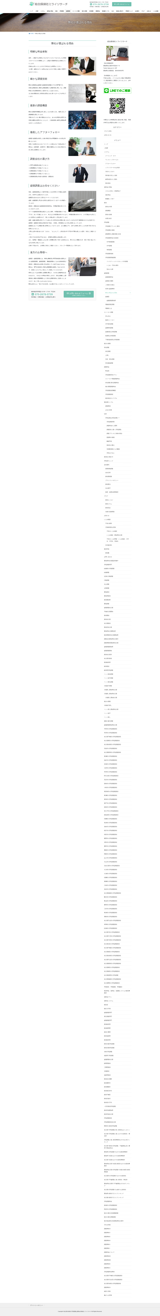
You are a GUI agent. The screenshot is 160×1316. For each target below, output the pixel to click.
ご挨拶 (106, 148)
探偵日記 (108, 507)
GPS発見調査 (109, 324)
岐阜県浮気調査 (108, 670)
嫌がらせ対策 (108, 1295)
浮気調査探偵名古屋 (110, 1122)
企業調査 (106, 588)
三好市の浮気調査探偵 (110, 908)
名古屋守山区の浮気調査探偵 (112, 920)
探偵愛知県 (107, 600)
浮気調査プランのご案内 (112, 226)
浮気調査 (106, 222)
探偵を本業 (108, 206)
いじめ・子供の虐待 (112, 265)
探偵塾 (107, 553)
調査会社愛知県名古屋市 (111, 639)
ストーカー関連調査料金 (112, 378)
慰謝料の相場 (110, 437)
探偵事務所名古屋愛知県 (111, 635)
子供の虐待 (108, 523)
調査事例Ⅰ (107, 1248)
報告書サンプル (108, 402)
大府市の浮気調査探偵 (110, 768)
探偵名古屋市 (108, 654)
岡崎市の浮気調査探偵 (110, 854)
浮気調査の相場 (109, 230)
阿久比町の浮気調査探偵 (111, 775)
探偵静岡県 (107, 1028)
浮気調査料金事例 (109, 1271)
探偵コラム (108, 504)
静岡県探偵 (107, 1063)
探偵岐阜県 (107, 662)
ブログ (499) (107, 131)
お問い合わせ (108, 557)
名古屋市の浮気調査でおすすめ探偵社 (115, 1175)
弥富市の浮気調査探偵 (110, 834)
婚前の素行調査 (108, 721)
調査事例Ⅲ (107, 1240)
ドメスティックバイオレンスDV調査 (117, 261)
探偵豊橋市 (107, 1087)
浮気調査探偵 (108, 1118)
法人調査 (106, 584)
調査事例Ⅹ (107, 1268)
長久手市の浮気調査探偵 (111, 811)
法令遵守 (108, 488)
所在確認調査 (109, 363)
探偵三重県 (107, 1032)
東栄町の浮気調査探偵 (110, 912)
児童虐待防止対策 (110, 527)
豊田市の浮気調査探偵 (110, 846)
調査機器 (108, 210)
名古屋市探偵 (108, 658)
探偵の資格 (108, 214)
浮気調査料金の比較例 (111, 238)
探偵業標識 (108, 476)
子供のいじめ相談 (112, 531)
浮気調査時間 (110, 421)
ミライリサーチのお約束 (112, 167)
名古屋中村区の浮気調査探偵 (112, 940)
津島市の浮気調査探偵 (110, 842)
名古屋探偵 (107, 623)
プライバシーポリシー (111, 480)
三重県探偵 (107, 1067)
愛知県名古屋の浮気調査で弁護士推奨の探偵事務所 (117, 1171)
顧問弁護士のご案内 (111, 179)
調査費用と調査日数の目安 (113, 234)
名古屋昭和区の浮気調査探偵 (112, 752)
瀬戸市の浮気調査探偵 (110, 803)
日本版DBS (108, 545)
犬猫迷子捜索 (108, 686)
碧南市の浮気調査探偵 (110, 783)
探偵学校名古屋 (108, 1114)
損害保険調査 (109, 468)
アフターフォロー (110, 163)
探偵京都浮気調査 (109, 1047)
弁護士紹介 (108, 218)
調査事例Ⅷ (107, 1260)
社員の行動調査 (108, 576)
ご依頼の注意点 (109, 285)
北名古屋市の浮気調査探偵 (112, 865)
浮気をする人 (110, 453)
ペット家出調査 (108, 682)
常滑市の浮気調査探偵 (110, 732)
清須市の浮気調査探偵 (110, 889)
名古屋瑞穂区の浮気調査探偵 (112, 893)
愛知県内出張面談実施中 (111, 560)
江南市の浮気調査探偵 (110, 885)
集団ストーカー (109, 320)
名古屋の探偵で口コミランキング (114, 1197)
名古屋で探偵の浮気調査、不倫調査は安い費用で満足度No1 (117, 1147)
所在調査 (106, 347)
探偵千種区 (107, 1094)
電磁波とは (108, 308)
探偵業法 (108, 484)
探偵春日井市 (108, 1090)
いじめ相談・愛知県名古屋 (114, 535)
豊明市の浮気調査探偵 (110, 905)
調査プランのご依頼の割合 (114, 433)
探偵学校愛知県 (108, 1110)
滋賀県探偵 (107, 1075)
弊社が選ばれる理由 (111, 292)
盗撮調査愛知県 (111, 300)
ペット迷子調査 (108, 678)
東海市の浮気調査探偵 (110, 799)
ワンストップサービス (111, 159)
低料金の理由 (108, 187)
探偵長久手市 (108, 1102)
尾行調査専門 (108, 1016)
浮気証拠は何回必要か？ (112, 418)
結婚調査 (106, 572)
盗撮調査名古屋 (108, 1059)
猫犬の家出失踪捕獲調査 (111, 1213)
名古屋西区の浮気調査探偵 (112, 983)
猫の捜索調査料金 (110, 386)
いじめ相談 (107, 519)
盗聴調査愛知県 (108, 646)
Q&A (105, 414)
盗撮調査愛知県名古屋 (110, 725)
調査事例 (108, 406)
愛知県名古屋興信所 (110, 631)
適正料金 (108, 195)
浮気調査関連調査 (110, 257)
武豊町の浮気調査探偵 (110, 818)
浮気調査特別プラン (111, 375)
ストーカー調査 (108, 312)
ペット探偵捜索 (108, 674)
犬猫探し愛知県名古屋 (110, 689)
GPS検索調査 (111, 242)
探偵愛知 (106, 615)
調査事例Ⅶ (107, 1256)
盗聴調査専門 (108, 1012)
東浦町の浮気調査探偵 (110, 756)
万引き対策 (107, 1225)
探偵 (105, 202)
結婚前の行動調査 (109, 568)
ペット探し (107, 717)
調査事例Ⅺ (107, 1287)
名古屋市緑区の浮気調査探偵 (112, 1283)
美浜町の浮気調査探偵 (110, 822)
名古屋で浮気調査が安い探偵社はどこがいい (117, 1130)
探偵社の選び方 (108, 457)
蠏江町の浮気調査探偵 (110, 897)
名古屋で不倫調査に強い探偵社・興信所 (115, 1179)
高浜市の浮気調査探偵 (110, 779)
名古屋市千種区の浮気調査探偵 (113, 1275)
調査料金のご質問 (112, 425)
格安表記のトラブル (111, 398)
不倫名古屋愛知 (108, 611)
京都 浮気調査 (108, 1051)
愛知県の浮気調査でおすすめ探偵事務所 (115, 1152)
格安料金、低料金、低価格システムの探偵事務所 (117, 992)
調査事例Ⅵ (107, 1228)
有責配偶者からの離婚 (113, 449)
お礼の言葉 (108, 410)
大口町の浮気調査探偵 (110, 869)
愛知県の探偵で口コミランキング (114, 1193)
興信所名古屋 (108, 627)
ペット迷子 (107, 713)
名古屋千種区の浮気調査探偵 (112, 736)
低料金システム (108, 1001)
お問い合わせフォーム (122, 4)
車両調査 (109, 249)
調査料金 (106, 367)
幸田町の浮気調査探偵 (110, 924)
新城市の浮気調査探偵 (110, 1205)
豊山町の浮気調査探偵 (110, 901)
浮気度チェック (108, 461)
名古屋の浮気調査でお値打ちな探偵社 (115, 1189)
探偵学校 (106, 549)
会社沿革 (108, 472)
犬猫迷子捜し (108, 705)
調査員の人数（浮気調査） (114, 429)
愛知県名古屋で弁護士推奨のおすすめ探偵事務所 (117, 1165)
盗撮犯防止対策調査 (111, 331)
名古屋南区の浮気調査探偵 (112, 951)
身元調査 (108, 351)
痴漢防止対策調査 (110, 335)
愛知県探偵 (107, 596)
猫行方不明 (107, 1008)
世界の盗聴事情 (109, 288)
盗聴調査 (106, 273)
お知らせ (106, 515)
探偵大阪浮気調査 (109, 1044)
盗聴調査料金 (109, 277)
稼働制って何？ (109, 199)
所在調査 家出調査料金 (112, 382)
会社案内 (106, 464)
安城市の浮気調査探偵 (110, 764)
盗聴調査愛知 (108, 650)
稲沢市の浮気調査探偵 (110, 830)
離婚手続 (109, 441)
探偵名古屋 (107, 619)
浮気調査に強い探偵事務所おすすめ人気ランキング (117, 1141)
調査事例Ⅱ (107, 1244)
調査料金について (109, 1252)
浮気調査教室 (109, 394)
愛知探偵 (106, 592)
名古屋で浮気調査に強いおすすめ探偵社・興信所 (117, 1135)
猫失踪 (106, 1004)
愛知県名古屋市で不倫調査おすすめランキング (117, 1184)
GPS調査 (109, 245)
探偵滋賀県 (107, 1036)
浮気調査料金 (108, 1201)
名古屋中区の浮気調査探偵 (112, 932)
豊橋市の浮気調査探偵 (110, 850)
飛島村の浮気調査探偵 (110, 916)
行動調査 (106, 580)
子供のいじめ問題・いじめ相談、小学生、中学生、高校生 (118, 540)
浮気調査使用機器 (110, 390)
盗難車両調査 (109, 328)
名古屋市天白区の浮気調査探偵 (113, 1279)
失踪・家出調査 (109, 359)
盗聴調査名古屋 (108, 607)
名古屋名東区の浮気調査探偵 (112, 744)
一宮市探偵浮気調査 (110, 1106)
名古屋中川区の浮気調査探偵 (112, 936)
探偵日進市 (107, 1098)
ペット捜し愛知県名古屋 (111, 709)
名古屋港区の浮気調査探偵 (112, 971)
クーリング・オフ (110, 156)
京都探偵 (106, 1071)
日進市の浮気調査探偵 (110, 748)
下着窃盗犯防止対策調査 (112, 339)
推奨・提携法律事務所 (111, 492)
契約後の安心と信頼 (111, 175)
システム (106, 152)
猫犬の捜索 (107, 343)
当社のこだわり (109, 171)
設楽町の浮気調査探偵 (110, 928)
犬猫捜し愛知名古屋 (111, 697)
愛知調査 (106, 603)
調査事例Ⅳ (107, 1236)
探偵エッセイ (109, 500)
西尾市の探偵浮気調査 (110, 1126)
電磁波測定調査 (109, 304)
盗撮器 (107, 296)
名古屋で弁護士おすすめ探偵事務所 (114, 1159)
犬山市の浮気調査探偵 (110, 862)
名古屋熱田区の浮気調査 (111, 975)
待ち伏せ (108, 316)
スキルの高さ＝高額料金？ (113, 191)
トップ (106, 144)
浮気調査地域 (109, 253)
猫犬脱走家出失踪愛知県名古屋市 (114, 1221)
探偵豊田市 (107, 1083)
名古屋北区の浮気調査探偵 (112, 944)
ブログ (106, 496)
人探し (107, 355)
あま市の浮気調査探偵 (110, 858)
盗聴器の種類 (109, 281)
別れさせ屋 (110, 269)
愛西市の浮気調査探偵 (110, 838)
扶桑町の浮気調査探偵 (110, 877)
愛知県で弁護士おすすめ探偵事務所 (114, 1156)
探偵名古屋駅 (108, 1079)
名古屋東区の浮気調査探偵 (112, 740)
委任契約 (108, 183)
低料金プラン (108, 997)
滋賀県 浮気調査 (109, 1055)
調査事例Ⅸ (107, 1264)
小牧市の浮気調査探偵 (110, 787)
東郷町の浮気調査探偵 (110, 881)
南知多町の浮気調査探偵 (111, 815)
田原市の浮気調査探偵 (110, 1209)
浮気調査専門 (108, 564)
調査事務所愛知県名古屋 (111, 643)
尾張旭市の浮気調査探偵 (111, 791)
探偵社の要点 (110, 445)
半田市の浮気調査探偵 (110, 729)
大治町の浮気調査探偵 (110, 873)
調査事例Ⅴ (107, 1232)
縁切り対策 (107, 1291)
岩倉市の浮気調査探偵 (110, 826)
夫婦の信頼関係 (109, 511)
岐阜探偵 (106, 666)
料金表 (107, 371)
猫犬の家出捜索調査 (110, 1217)
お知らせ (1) (107, 135)
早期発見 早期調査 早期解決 (113, 987)
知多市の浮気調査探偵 (110, 760)
